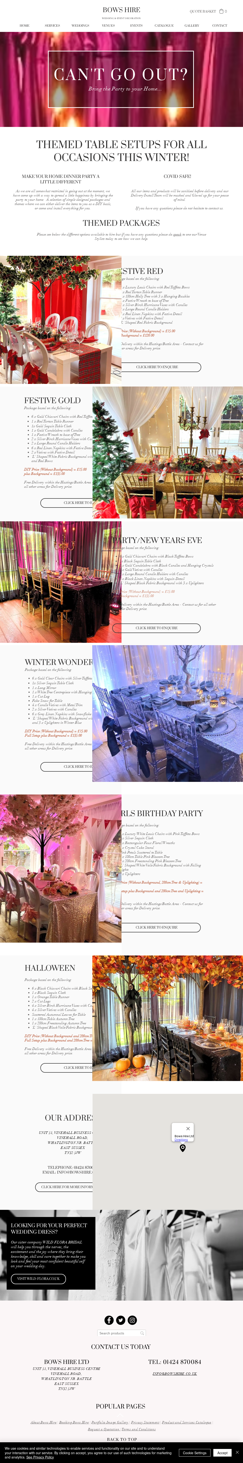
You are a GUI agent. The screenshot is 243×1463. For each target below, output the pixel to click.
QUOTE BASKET (203, 12)
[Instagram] (132, 1320)
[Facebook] (109, 1320)
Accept (222, 1452)
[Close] (237, 1452)
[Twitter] (120, 1320)
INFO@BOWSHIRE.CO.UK (80, 1172)
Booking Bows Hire (74, 1422)
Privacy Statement (145, 1422)
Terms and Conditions (139, 1429)
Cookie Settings (194, 1452)
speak (177, 234)
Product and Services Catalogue (186, 1422)
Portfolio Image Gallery (110, 1422)
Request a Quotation (104, 1429)
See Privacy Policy (40, 1457)
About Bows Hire (44, 1422)
